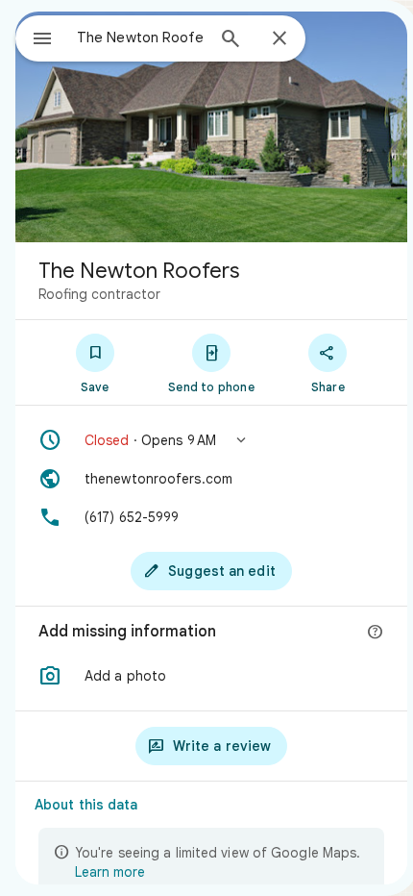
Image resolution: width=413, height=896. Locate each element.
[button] (211, 440)
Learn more (110, 872)
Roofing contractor (99, 294)
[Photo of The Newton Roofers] (211, 127)
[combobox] (140, 37)
